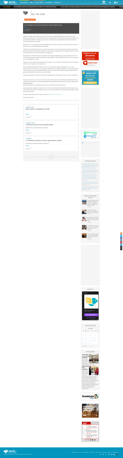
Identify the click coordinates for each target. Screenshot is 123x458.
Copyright (109, 452)
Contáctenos (115, 452)
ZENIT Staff (26, 30)
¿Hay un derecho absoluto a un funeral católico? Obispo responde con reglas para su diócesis (93, 235)
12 (95, 335)
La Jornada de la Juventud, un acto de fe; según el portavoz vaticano (44, 140)
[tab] (86, 423)
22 (85, 340)
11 (92, 335)
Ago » (86, 346)
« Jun (83, 346)
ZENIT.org (42, 36)
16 (87, 338)
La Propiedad (85, 452)
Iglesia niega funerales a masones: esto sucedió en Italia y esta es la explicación (93, 211)
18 (92, 338)
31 (90, 343)
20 (97, 338)
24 (90, 340)
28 (83, 343)
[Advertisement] (51, 168)
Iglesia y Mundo (39, 2)
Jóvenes (28, 138)
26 (95, 340)
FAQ (80, 452)
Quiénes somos (75, 452)
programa (69, 67)
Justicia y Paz (30, 123)
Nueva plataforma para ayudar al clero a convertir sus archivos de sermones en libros (90, 183)
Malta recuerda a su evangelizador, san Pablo (37, 109)
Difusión (98, 452)
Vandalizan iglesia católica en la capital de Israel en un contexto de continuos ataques (90, 188)
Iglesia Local (30, 107)
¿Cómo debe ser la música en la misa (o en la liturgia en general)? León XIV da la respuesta (93, 227)
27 (97, 340)
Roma (31, 2)
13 (97, 335)
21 (83, 340)
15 (85, 338)
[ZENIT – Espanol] (11, 2)
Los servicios (92, 452)
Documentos (48, 2)
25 (92, 340)
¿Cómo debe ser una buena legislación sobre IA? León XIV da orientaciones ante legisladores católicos (64, 7)
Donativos (57, 2)
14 (83, 338)
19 (95, 338)
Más (51, 157)
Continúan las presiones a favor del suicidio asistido (39, 125)
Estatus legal (103, 452)
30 (87, 343)
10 (90, 335)
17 (90, 338)
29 (85, 343)
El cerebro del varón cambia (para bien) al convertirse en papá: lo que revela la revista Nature (92, 219)
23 (87, 340)
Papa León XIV (24, 2)
